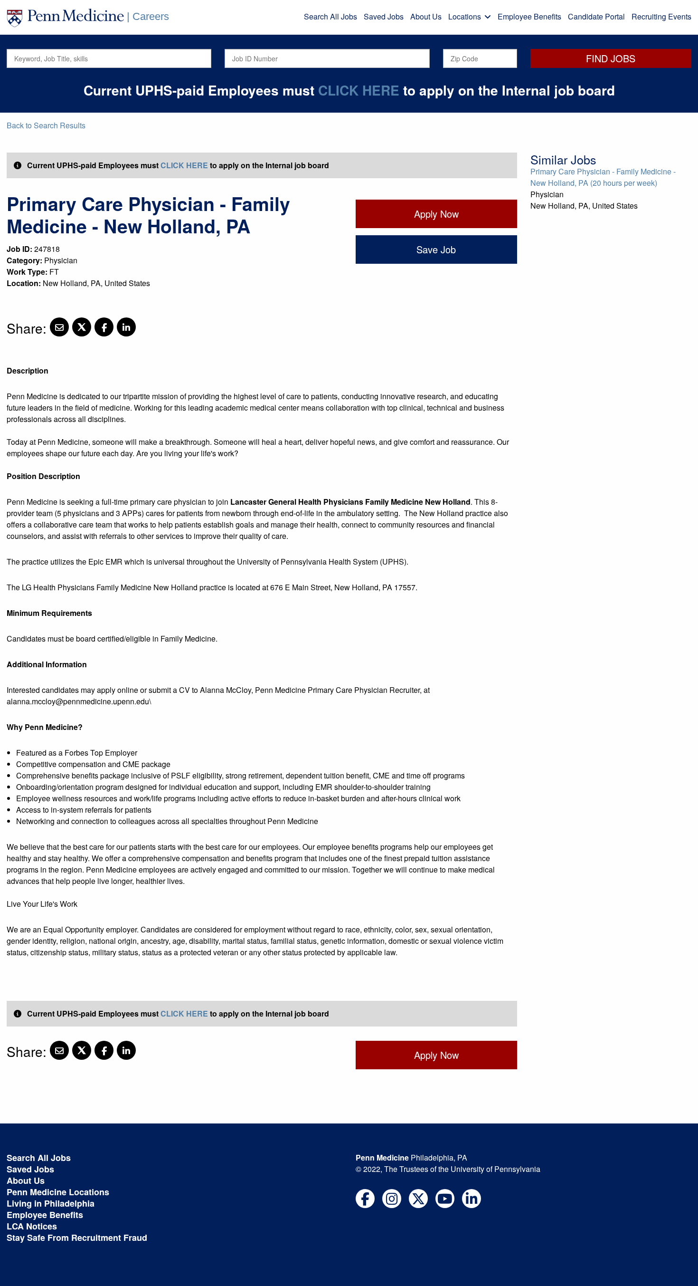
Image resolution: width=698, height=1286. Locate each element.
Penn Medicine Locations (58, 1192)
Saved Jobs (384, 16)
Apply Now (436, 214)
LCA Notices (32, 1226)
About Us (426, 16)
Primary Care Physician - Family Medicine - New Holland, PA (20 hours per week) (603, 177)
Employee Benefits (529, 16)
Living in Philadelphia (50, 1203)
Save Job (436, 249)
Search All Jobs (330, 16)
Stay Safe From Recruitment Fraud (77, 1237)
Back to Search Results (46, 125)
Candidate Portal (596, 16)
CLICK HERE (358, 90)
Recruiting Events (661, 16)
